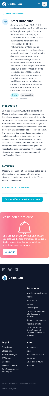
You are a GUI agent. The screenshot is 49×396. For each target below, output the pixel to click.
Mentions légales (9, 388)
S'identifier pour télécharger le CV (24, 199)
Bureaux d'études (10, 365)
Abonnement (32, 347)
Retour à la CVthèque (15, 14)
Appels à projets (34, 324)
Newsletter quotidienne (37, 293)
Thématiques (32, 308)
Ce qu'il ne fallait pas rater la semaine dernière (36, 314)
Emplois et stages (9, 354)
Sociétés (6, 362)
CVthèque (6, 358)
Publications (32, 300)
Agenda (30, 297)
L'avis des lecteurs (35, 362)
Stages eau (7, 351)
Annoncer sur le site (35, 354)
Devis (29, 351)
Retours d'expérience (36, 320)
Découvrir (10, 252)
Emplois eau (7, 347)
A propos (31, 358)
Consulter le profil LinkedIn (17, 187)
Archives (30, 365)
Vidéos (30, 304)
